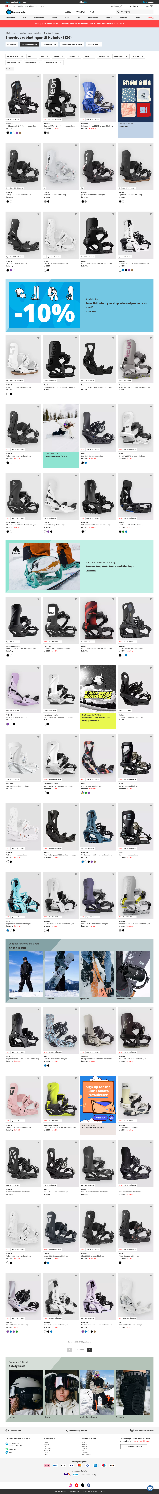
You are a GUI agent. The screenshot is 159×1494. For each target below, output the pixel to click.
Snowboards (12, 44)
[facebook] (88, 1485)
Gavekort (85, 1452)
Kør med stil (91, 570)
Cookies (102, 1491)
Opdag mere (91, 311)
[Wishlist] (39, 75)
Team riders (47, 1448)
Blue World (40, 6)
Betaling (84, 1446)
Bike (67, 17)
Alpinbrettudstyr (94, 44)
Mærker (123, 17)
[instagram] (70, 1485)
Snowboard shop (20, 33)
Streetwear (10, 17)
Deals (137, 17)
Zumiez (46, 1454)
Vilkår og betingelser (60, 1491)
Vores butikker (18, 6)
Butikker (46, 1444)
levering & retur (16, 2)
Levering (84, 1448)
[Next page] (89, 1350)
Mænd (67, 11)
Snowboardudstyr (35, 33)
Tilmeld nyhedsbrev (133, 1447)
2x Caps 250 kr (119, 24)
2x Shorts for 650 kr (85, 24)
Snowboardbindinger (52, 33)
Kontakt (84, 1444)
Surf (78, 17)
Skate (54, 17)
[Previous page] (69, 1350)
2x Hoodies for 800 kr (69, 24)
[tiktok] (82, 1485)
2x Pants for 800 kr (53, 24)
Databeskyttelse (74, 1491)
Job (45, 1446)
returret (147, 2)
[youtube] (76, 1485)
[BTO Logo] (30, 11)
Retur (83, 1450)
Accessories (39, 17)
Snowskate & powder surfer (72, 44)
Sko (24, 17)
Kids (92, 11)
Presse (46, 1452)
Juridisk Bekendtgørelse (90, 1491)
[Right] (148, 974)
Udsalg (150, 17)
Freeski (109, 17)
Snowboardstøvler (49, 44)
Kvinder (80, 11)
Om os (46, 1442)
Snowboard (93, 17)
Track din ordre (86, 1454)
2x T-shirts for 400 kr (101, 24)
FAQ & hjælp (29, 6)
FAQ (83, 1442)
